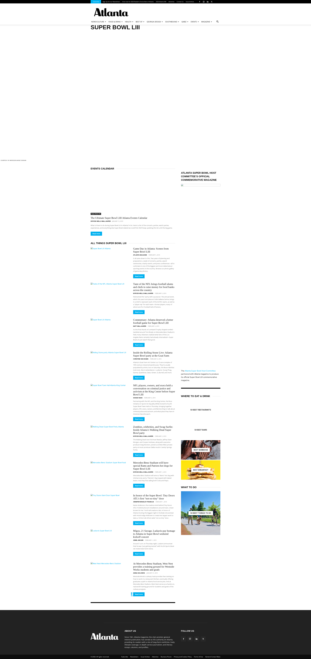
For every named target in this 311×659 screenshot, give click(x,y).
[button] (217, 22)
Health (128, 22)
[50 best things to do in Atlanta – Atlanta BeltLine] (200, 513)
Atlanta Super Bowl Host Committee (200, 371)
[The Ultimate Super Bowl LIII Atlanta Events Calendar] (133, 194)
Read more (96, 234)
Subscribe (96, 2)
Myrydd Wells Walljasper (101, 221)
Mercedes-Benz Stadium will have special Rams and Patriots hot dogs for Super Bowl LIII (153, 465)
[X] (211, 1)
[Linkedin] (207, 1)
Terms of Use (198, 657)
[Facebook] (199, 1)
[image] (155, 95)
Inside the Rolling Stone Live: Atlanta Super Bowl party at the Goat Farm (152, 354)
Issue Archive (190, 2)
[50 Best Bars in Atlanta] (200, 430)
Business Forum (166, 657)
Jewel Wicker (138, 540)
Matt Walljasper (139, 326)
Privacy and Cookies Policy (183, 657)
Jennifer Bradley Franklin (143, 502)
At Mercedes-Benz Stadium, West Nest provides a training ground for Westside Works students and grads (153, 566)
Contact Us (180, 2)
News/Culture (97, 22)
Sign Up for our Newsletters (111, 2)
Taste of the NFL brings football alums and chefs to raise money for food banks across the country (153, 287)
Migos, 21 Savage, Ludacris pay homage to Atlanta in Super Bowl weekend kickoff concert (154, 533)
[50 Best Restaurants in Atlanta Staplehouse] (200, 410)
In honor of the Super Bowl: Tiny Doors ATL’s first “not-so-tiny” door (154, 497)
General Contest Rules (212, 657)
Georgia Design (154, 22)
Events (194, 22)
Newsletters (134, 657)
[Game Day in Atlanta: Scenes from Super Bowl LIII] (110, 261)
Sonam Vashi (137, 398)
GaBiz (183, 22)
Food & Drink (114, 22)
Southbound (171, 22)
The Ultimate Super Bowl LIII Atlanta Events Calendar (119, 217)
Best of (139, 22)
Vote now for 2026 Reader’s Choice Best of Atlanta (138, 2)
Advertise (171, 2)
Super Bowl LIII (95, 213)
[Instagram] (203, 1)
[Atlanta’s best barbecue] (200, 450)
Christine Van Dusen (140, 359)
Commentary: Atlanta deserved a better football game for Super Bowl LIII (153, 321)
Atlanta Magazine (140, 255)
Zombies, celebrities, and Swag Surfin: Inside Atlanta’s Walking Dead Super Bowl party (153, 429)
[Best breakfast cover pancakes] (200, 470)
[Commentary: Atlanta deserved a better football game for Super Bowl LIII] (110, 332)
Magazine (205, 22)
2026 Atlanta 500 (161, 2)
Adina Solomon (139, 573)
